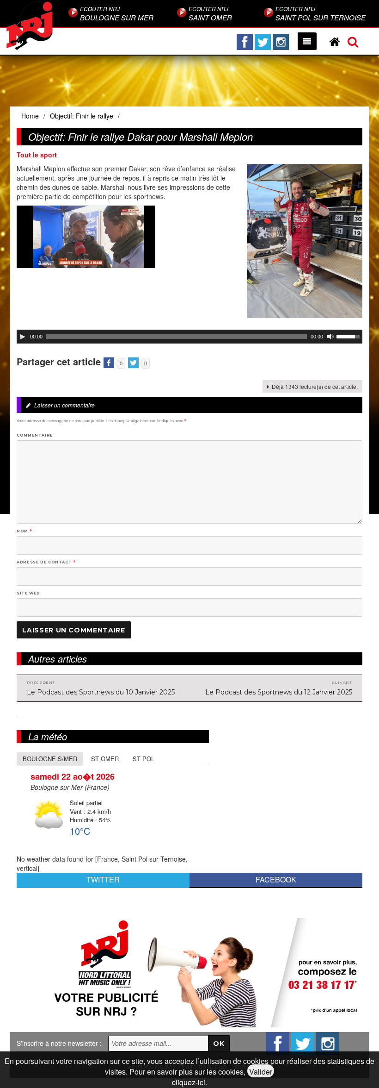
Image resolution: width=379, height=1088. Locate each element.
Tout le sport (37, 154)
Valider (260, 1071)
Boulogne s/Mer (50, 758)
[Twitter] (263, 42)
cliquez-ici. (189, 1082)
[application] (189, 337)
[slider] (349, 336)
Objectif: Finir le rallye (81, 115)
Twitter (103, 879)
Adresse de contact (46, 562)
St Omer (105, 758)
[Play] (22, 336)
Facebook (276, 879)
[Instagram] (281, 42)
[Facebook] (245, 42)
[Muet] (330, 336)
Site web (28, 593)
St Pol (143, 758)
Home (30, 115)
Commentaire (35, 435)
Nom (24, 531)
